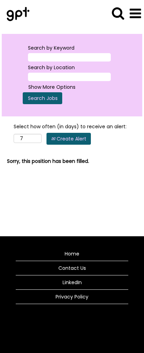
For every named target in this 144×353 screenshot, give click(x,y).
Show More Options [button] (51, 87)
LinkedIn (72, 282)
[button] (135, 13)
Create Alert (70, 138)
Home (72, 253)
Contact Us (72, 268)
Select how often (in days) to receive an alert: (70, 126)
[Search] (118, 13)
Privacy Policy (72, 296)
